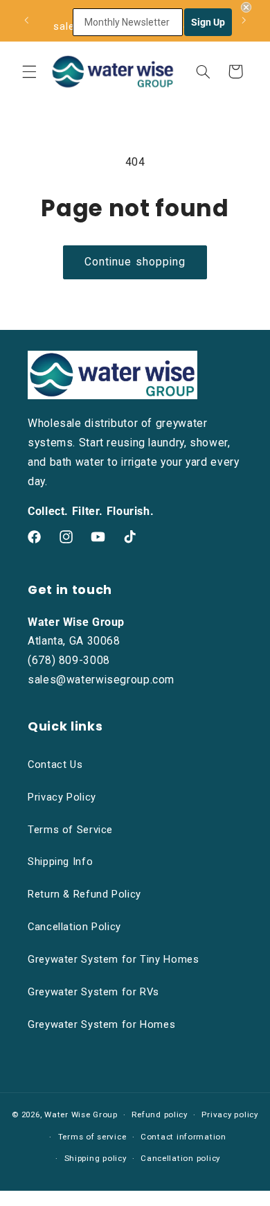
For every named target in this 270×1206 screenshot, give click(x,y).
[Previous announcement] (26, 20)
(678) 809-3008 (69, 660)
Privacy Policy (62, 797)
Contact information (183, 1137)
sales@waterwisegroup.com (101, 679)
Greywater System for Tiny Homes (113, 959)
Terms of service (92, 1137)
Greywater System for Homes (101, 1024)
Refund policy (160, 1114)
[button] (29, 71)
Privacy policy (229, 1114)
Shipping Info (60, 861)
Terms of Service (70, 829)
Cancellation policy (180, 1158)
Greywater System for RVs (93, 992)
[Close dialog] (246, 7)
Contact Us (55, 764)
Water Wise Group (81, 1114)
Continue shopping (135, 261)
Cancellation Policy (74, 926)
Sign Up (208, 22)
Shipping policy (95, 1158)
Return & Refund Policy (84, 894)
